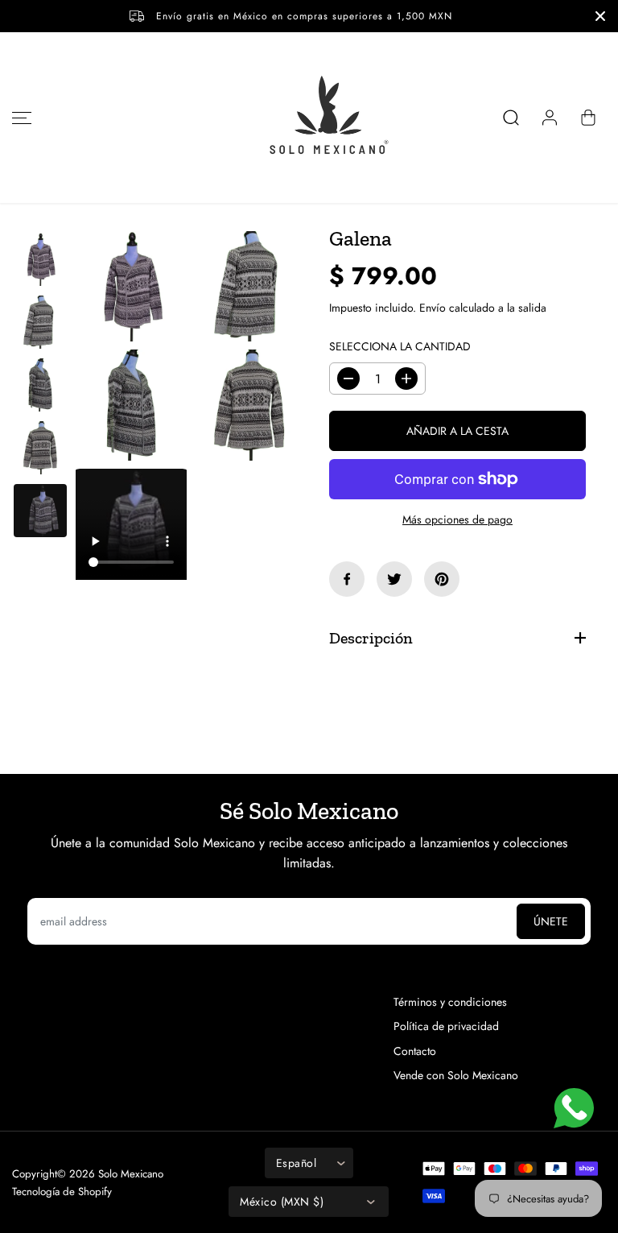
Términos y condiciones (450, 1002)
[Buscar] (511, 117)
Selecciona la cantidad (400, 346)
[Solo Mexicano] (309, 117)
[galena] (131, 286)
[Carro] (588, 117)
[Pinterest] (441, 579)
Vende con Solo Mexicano (455, 1075)
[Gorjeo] (394, 579)
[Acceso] (549, 117)
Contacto (414, 1051)
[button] (19, 117)
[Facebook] (347, 579)
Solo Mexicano (130, 1173)
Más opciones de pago (457, 519)
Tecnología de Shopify (62, 1191)
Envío (432, 308)
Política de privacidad (446, 1026)
